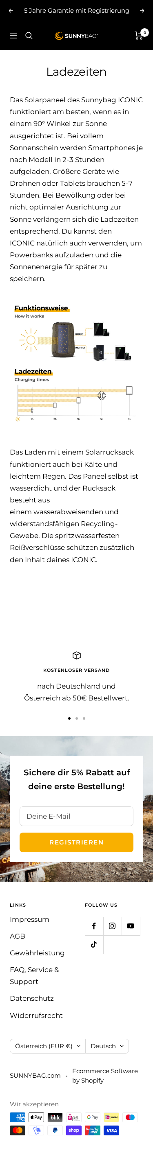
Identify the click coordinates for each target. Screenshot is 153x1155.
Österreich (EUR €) (44, 1046)
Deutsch (103, 1046)
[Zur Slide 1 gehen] (69, 718)
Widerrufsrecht (36, 1015)
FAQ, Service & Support (34, 976)
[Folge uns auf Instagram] (112, 926)
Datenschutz (32, 998)
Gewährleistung (37, 953)
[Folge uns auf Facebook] (94, 926)
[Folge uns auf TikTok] (94, 944)
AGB (17, 936)
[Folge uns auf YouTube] (131, 926)
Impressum (29, 919)
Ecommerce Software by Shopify (105, 1075)
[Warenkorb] (139, 36)
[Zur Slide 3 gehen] (84, 718)
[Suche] (29, 35)
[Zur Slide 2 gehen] (76, 718)
